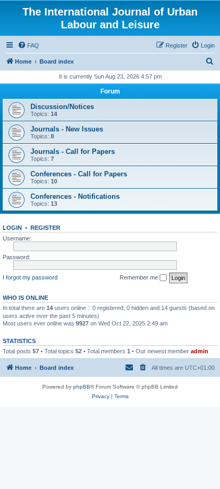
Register (45, 227)
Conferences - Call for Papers (78, 174)
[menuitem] (28, 45)
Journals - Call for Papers (72, 152)
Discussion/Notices (62, 107)
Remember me (140, 277)
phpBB (81, 387)
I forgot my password (30, 277)
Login (12, 227)
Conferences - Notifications (75, 196)
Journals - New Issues (66, 129)
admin (199, 351)
